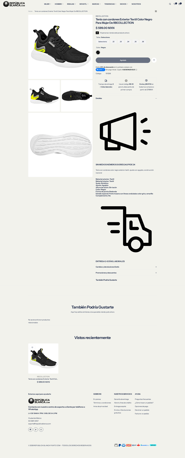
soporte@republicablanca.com (39, 424)
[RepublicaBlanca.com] (14, 4)
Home (30, 11)
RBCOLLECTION (102, 16)
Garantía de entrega (121, 399)
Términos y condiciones (102, 403)
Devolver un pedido (142, 410)
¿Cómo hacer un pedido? (144, 403)
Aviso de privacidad (100, 406)
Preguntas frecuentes (143, 399)
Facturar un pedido (142, 414)
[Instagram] (30, 429)
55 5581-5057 (33, 421)
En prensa (97, 399)
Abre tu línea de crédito (122, 403)
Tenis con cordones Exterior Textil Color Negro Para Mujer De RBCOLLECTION (43, 379)
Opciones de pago (141, 406)
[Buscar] (170, 4)
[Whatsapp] (41, 429)
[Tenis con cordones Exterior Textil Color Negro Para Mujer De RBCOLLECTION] (43, 358)
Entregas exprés (120, 406)
